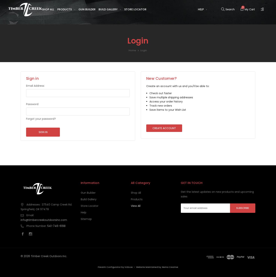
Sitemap (86, 219)
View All (135, 206)
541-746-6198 (56, 226)
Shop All (48, 9)
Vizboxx (128, 267)
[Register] (263, 9)
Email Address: (35, 86)
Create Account (164, 128)
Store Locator (135, 9)
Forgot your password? (41, 119)
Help (201, 9)
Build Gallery (108, 9)
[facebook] (24, 234)
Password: (32, 104)
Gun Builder (87, 9)
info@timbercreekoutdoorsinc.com (44, 220)
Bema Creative (170, 267)
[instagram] (32, 234)
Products (64, 9)
